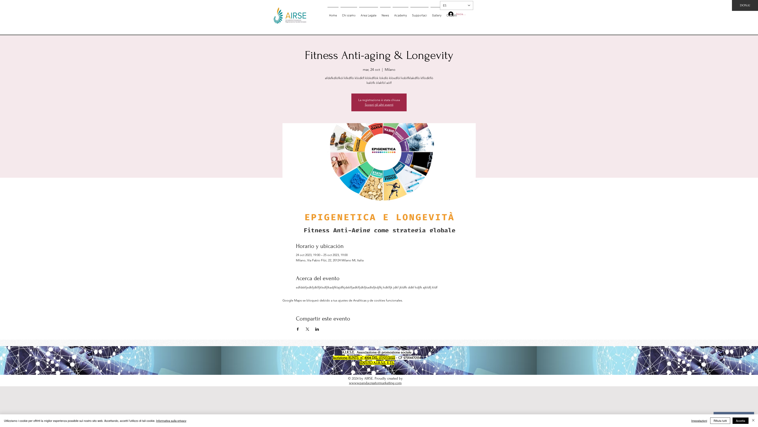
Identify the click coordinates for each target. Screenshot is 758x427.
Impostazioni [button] (699, 421)
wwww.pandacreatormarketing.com (375, 383)
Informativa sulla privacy (171, 421)
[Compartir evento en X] (307, 329)
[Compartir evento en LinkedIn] (317, 329)
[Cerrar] (753, 421)
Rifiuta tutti (720, 421)
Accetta (740, 421)
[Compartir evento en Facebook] (298, 329)
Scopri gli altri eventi (379, 105)
